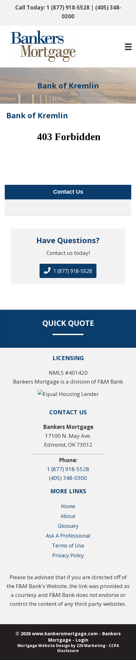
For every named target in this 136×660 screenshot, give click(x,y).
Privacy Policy (68, 555)
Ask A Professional (68, 535)
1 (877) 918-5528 (68, 7)
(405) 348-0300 (68, 478)
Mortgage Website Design (43, 645)
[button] (68, 271)
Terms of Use (68, 545)
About (68, 516)
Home (68, 506)
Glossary (68, 525)
